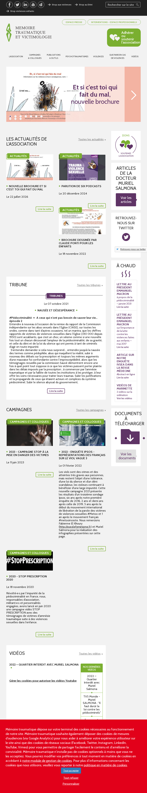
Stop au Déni (85, 4)
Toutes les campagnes (90, 410)
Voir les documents (127, 456)
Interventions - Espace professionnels (114, 22)
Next (133, 95)
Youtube (33, 4)
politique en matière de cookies (105, 765)
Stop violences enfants (22, 11)
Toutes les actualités (91, 139)
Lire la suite (56, 391)
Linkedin (25, 4)
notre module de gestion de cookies (47, 761)
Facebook (9, 4)
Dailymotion (41, 4)
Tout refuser (71, 778)
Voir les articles (126, 200)
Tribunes (56, 296)
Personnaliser (71, 783)
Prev (13, 95)
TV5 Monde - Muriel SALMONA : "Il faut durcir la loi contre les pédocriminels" (92, 704)
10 (20, 119)
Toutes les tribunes (89, 285)
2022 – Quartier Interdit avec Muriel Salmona (91, 682)
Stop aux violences (61, 4)
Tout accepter (71, 770)
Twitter (17, 4)
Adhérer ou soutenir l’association (130, 37)
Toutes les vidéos (90, 653)
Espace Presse (74, 22)
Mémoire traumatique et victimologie (29, 32)
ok (137, 4)
